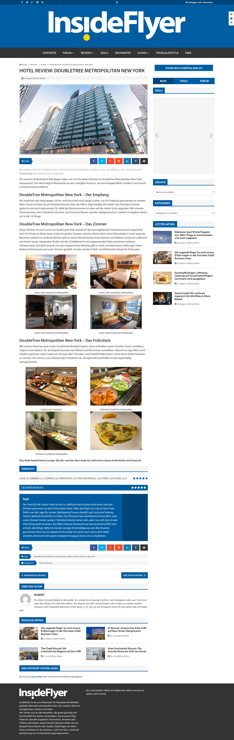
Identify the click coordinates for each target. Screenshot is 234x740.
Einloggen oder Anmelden (200, 2)
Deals (159, 90)
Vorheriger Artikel (34, 575)
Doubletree (38, 556)
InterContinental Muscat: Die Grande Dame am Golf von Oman (127, 650)
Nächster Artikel (133, 575)
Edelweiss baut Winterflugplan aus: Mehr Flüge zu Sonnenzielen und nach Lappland (194, 235)
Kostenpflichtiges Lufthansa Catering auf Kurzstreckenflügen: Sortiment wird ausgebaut (194, 275)
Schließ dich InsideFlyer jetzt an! (183, 68)
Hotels (42, 563)
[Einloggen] (231, 22)
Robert (39, 595)
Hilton (70, 556)
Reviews (49, 563)
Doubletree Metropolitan (55, 556)
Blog (163, 81)
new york (91, 556)
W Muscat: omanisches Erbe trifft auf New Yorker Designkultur (127, 629)
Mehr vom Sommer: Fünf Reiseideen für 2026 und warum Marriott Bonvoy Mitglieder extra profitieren (178, 159)
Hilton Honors (79, 556)
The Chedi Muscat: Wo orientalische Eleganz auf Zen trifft (61, 650)
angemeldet (36, 676)
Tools (184, 81)
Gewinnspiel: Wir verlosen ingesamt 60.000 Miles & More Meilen (192, 296)
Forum (204, 81)
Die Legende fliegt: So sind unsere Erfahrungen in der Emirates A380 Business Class (61, 631)
